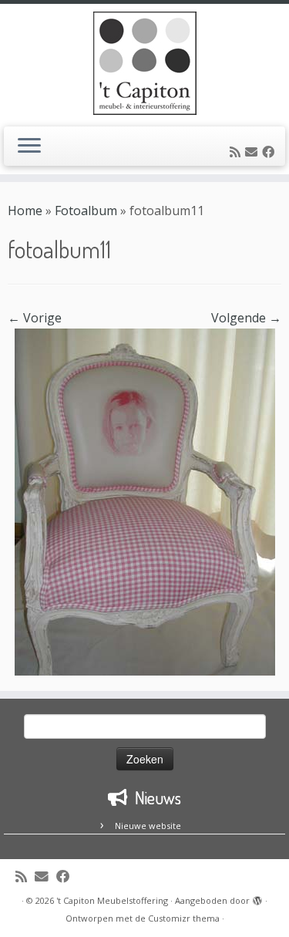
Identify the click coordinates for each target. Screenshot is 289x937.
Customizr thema (184, 918)
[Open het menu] (29, 146)
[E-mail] (253, 151)
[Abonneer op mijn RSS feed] (237, 151)
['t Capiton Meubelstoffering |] (144, 63)
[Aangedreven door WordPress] (257, 897)
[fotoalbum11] (145, 500)
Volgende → (246, 317)
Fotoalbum (86, 210)
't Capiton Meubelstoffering (112, 900)
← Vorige (35, 317)
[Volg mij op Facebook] (270, 151)
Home (25, 210)
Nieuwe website (148, 825)
